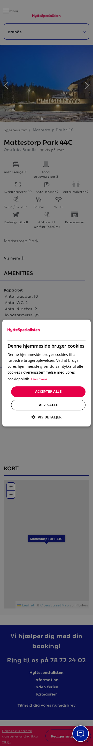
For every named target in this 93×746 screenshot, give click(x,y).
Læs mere (39, 379)
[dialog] (46, 373)
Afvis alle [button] (48, 404)
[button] (46, 417)
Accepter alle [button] (48, 391)
